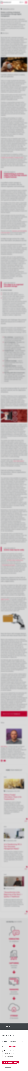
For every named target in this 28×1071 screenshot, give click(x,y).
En (22, 2)
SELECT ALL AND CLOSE (10, 1062)
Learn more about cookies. (12, 1046)
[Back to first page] (6, 2)
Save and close (7, 1067)
